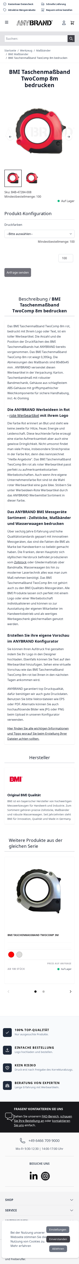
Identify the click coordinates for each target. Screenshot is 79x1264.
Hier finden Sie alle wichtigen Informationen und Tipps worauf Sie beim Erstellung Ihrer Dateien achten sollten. (38, 733)
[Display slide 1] (35, 991)
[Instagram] (45, 1176)
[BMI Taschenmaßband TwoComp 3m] (39, 891)
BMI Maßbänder (18, 54)
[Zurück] (10, 136)
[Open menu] (6, 22)
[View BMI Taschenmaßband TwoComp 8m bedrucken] (13, 178)
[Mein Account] (64, 22)
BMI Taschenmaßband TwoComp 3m (33, 935)
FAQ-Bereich (50, 1116)
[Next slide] (71, 991)
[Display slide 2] (44, 991)
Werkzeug (26, 50)
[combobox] (36, 38)
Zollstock (20, 562)
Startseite (10, 50)
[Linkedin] (33, 1176)
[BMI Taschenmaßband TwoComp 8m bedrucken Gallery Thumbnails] (22, 178)
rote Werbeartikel (24, 415)
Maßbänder (43, 50)
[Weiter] (68, 136)
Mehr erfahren (20, 1246)
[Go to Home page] (34, 23)
